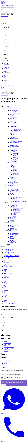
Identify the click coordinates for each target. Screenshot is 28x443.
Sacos (11, 121)
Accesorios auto (13, 161)
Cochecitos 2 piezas (14, 110)
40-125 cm (15, 154)
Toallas (14, 213)
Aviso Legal (6, 345)
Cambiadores (13, 217)
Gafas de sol (15, 206)
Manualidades (13, 242)
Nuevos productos (8, 360)
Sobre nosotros (7, 343)
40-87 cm (15, 151)
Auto (8, 147)
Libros (11, 236)
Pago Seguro (7, 344)
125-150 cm (15, 159)
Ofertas (8, 244)
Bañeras (11, 218)
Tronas (11, 188)
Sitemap (5, 349)
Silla (14, 135)
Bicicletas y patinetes (14, 146)
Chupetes (15, 198)
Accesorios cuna (16, 174)
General (8, 106)
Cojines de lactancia (17, 200)
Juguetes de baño (14, 234)
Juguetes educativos (14, 233)
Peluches (12, 238)
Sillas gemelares (16, 131)
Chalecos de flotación (18, 208)
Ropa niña (12, 228)
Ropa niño (12, 226)
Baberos (11, 193)
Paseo (8, 123)
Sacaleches (15, 196)
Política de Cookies (8, 348)
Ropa (8, 222)
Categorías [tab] (6, 64)
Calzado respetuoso (14, 225)
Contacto (6, 351)
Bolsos (11, 119)
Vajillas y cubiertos (14, 189)
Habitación (12, 175)
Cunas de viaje (13, 179)
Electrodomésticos (14, 182)
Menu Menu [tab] (6, 63)
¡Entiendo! (3, 385)
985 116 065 (3, 23)
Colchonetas (12, 137)
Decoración (12, 181)
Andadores (12, 241)
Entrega (5, 341)
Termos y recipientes (14, 190)
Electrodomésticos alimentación (17, 192)
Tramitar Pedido (4, 16)
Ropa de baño (16, 209)
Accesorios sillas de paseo (16, 141)
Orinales (12, 221)
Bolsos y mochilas (14, 138)
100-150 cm (15, 158)
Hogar (8, 162)
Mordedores (12, 237)
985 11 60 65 (4, 325)
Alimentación (10, 185)
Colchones (15, 170)
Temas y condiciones (8, 362)
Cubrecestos (12, 143)
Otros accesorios (13, 122)
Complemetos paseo (14, 142)
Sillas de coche (13, 150)
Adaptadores (13, 118)
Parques (11, 178)
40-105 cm (15, 153)
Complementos (13, 229)
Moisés (14, 169)
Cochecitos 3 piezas (14, 111)
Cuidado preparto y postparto (19, 201)
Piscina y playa (13, 205)
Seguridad (12, 184)
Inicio (5, 105)
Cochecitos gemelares (15, 113)
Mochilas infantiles (14, 145)
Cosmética (12, 220)
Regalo (11, 240)
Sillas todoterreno (17, 129)
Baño (8, 202)
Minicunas (15, 167)
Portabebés (12, 139)
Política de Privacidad (9, 347)
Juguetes (9, 230)
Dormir (11, 165)
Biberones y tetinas (17, 197)
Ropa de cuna (16, 173)
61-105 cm (15, 155)
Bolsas (14, 216)
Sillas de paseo (13, 126)
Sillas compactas (16, 127)
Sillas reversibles (16, 130)
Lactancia (12, 194)
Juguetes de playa (17, 210)
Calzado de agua (16, 212)
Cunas (14, 166)
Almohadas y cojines (17, 171)
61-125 (14, 157)
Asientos (12, 115)
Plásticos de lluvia (14, 117)
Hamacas (12, 177)
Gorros (14, 214)
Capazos (12, 114)
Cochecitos (9, 107)
